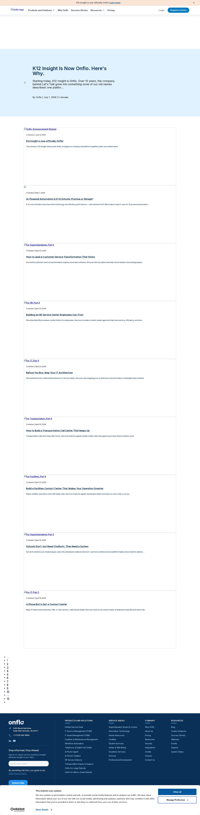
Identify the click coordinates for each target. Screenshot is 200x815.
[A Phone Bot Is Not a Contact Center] (31, 633)
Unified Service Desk (74, 727)
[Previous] (8, 657)
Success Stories (79, 10)
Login (161, 10)
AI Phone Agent (71, 752)
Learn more (114, 2)
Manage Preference (176, 800)
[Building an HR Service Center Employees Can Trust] (32, 343)
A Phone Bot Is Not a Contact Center (46, 604)
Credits (148, 752)
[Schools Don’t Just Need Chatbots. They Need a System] (39, 575)
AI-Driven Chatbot (73, 756)
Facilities (112, 739)
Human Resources (116, 735)
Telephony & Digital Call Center (78, 748)
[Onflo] (17, 10)
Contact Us (150, 760)
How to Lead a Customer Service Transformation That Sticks (60, 256)
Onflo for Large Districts (75, 768)
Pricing (111, 10)
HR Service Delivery (73, 760)
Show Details (42, 809)
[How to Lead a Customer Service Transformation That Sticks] (39, 286)
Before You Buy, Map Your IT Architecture (49, 372)
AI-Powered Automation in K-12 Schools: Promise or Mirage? (59, 198)
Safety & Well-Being (117, 748)
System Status (177, 752)
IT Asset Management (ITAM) (77, 735)
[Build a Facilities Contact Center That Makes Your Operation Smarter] (35, 517)
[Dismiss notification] (193, 2)
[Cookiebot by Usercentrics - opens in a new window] (18, 810)
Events (174, 743)
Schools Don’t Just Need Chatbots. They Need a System (57, 546)
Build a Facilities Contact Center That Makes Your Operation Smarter (64, 488)
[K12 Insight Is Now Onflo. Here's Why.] (25, 82)
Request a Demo (178, 10)
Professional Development (120, 760)
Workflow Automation (74, 743)
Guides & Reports (178, 731)
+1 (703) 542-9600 (21, 735)
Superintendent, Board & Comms (123, 727)
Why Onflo (63, 10)
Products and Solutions (40, 10)
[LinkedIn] (10, 740)
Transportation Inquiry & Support (79, 764)
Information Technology (119, 731)
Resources (96, 10)
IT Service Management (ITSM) (78, 731)
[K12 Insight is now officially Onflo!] (40, 171)
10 (8, 691)
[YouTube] (14, 740)
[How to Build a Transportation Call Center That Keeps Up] (38, 459)
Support (174, 748)
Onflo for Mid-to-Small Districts (78, 772)
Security (148, 743)
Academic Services (117, 752)
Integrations (150, 748)
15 (8, 698)
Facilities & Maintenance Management (81, 739)
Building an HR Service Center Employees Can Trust (54, 314)
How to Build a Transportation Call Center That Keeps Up (58, 430)
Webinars (175, 739)
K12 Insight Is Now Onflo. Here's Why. (70, 70)
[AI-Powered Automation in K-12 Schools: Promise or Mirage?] (25, 228)
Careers (148, 756)
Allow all (177, 792)
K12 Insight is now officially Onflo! (44, 141)
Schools (112, 756)
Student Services (116, 743)
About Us (149, 731)
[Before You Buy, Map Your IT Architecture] (31, 401)
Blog (173, 727)
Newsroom (150, 739)
